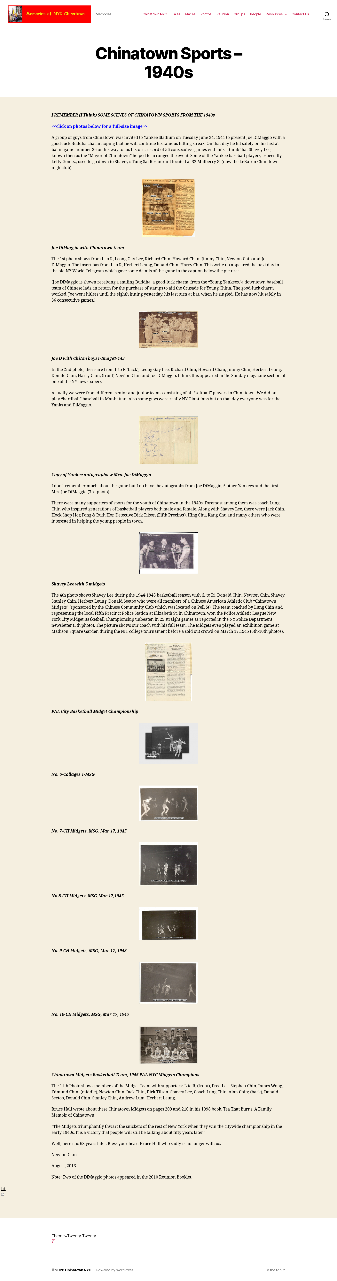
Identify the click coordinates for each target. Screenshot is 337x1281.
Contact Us (300, 14)
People (255, 14)
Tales (176, 14)
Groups (239, 14)
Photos (206, 14)
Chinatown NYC (155, 14)
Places (190, 14)
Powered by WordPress (114, 1270)
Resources (274, 14)
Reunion (222, 14)
